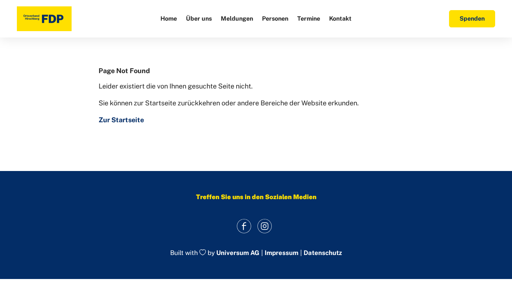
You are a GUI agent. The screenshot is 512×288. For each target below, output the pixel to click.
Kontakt (340, 18)
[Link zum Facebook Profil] (243, 226)
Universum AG (237, 253)
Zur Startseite (121, 120)
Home (168, 18)
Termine (308, 18)
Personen (275, 18)
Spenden (472, 18)
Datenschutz (323, 252)
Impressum (281, 252)
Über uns (199, 18)
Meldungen (237, 18)
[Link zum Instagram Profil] (264, 226)
